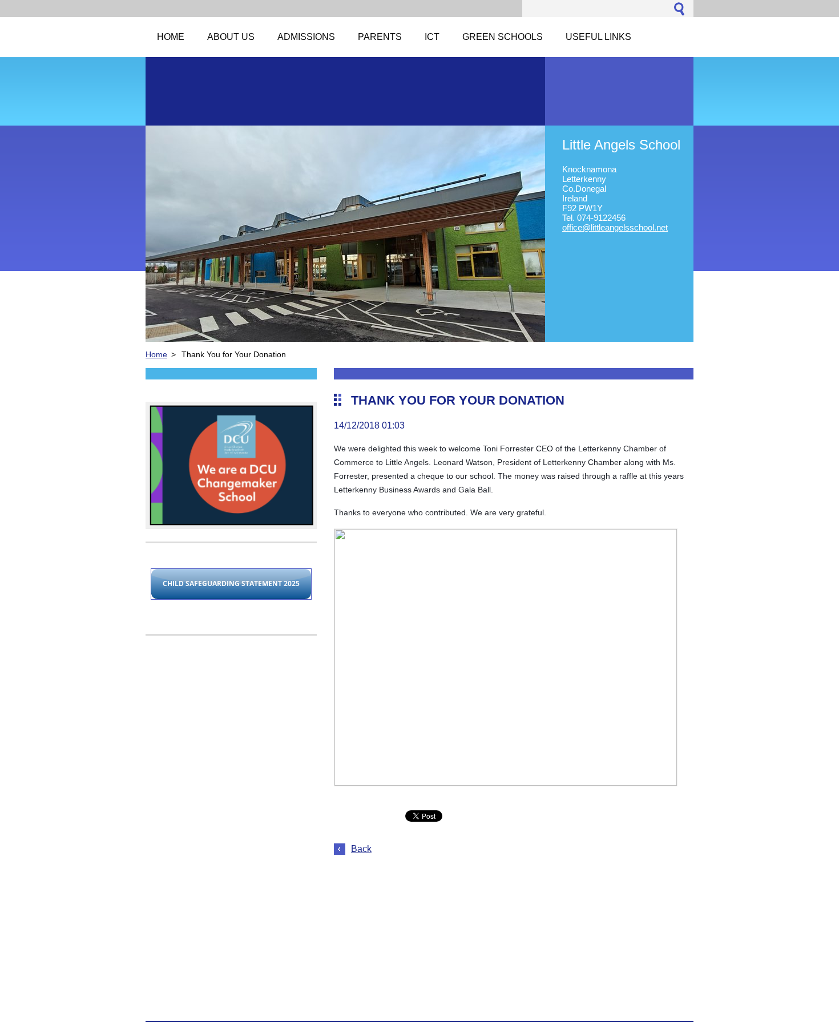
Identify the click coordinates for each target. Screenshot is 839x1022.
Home (156, 354)
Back (361, 849)
